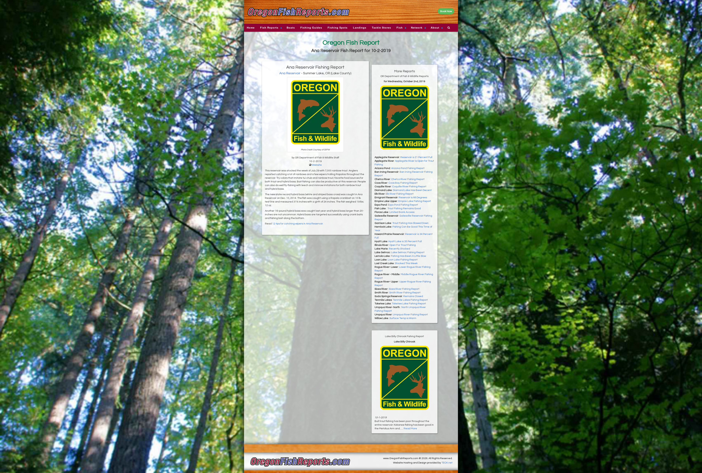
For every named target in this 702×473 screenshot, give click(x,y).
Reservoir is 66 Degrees (413, 197)
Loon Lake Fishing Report (403, 259)
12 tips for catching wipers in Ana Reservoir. (297, 223)
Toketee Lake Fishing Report (409, 303)
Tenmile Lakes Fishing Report (410, 300)
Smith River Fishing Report (404, 292)
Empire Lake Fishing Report (414, 201)
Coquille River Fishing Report (409, 186)
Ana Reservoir (289, 73)
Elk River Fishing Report (400, 194)
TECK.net (446, 462)
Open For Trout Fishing (402, 245)
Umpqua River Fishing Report (410, 314)
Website (317, 165)
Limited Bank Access (401, 212)
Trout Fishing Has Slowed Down (410, 223)
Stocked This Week (406, 263)
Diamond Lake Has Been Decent (412, 190)
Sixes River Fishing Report (404, 289)
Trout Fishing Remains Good (404, 208)
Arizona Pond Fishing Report (407, 168)
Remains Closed (413, 296)
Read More (410, 428)
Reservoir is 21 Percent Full (416, 157)
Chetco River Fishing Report (407, 179)
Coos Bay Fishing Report (403, 183)
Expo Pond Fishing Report (403, 205)
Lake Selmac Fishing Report (407, 252)
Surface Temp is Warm (402, 318)
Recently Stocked (399, 248)
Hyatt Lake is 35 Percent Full (405, 241)
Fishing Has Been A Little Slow (408, 256)
